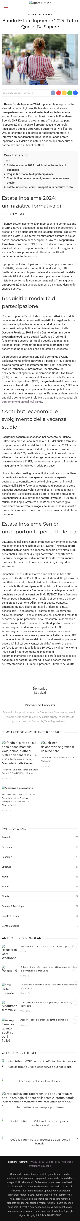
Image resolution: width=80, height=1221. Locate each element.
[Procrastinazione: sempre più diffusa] (40, 1099)
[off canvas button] (6, 6)
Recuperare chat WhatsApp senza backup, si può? (47, 946)
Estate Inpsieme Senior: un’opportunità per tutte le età (40, 187)
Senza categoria (40, 925)
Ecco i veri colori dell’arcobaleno (40, 1081)
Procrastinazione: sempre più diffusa (40, 1107)
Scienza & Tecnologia (40, 906)
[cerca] (74, 7)
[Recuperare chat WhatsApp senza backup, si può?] (9, 952)
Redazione (12, 1161)
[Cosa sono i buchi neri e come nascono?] (59, 746)
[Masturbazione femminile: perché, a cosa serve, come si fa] (9, 1006)
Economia (40, 857)
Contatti (23, 1161)
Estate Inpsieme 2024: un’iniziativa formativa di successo (36, 167)
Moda (40, 876)
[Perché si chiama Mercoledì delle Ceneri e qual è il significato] (20, 752)
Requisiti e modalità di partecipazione (30, 174)
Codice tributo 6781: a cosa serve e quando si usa (40, 1066)
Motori (40, 886)
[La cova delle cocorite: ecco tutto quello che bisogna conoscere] (9, 989)
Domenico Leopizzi (12, 93)
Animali (40, 837)
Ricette (40, 896)
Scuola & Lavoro (40, 14)
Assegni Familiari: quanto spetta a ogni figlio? (45, 1019)
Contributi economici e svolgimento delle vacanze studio (38, 180)
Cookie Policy (53, 1161)
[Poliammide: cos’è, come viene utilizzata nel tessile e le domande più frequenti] (9, 969)
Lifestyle (40, 866)
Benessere (40, 847)
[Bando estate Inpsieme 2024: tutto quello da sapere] (40, 59)
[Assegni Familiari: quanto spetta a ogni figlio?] (9, 1030)
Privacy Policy (36, 1161)
